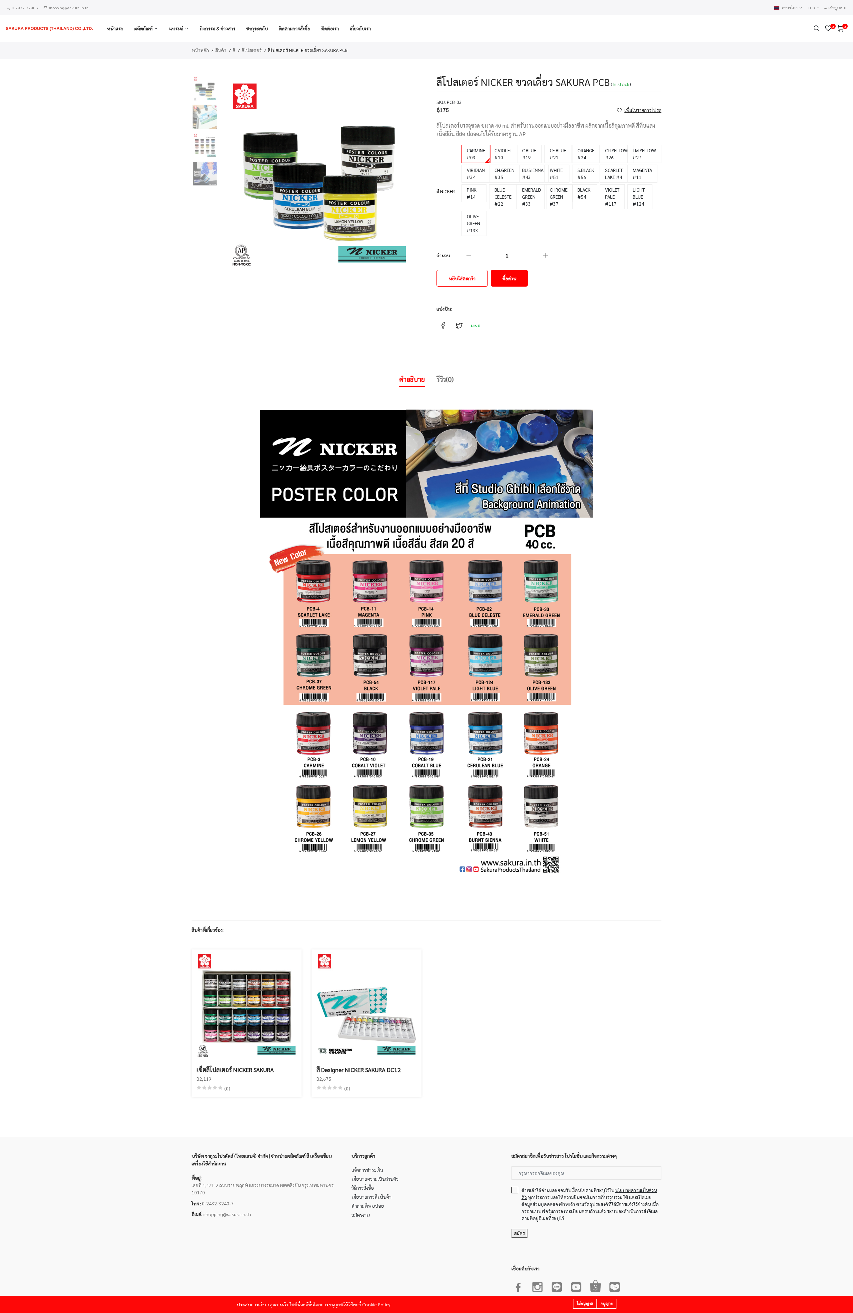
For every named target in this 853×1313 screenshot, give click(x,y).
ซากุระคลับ (257, 28)
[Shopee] (595, 1285)
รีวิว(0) (445, 379)
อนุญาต (606, 1303)
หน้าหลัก (200, 50)
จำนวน (443, 255)
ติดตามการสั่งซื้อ (294, 28)
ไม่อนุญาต (585, 1303)
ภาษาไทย (790, 7)
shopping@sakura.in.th (68, 7)
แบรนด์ (176, 28)
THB (812, 7)
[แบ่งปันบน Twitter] (459, 325)
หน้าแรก (115, 28)
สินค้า (220, 50)
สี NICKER (445, 191)
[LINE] (556, 1285)
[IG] (537, 1285)
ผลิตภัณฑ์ (143, 28)
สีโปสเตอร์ (252, 50)
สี (234, 50)
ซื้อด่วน (509, 278)
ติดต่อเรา (330, 28)
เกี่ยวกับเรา (360, 28)
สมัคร (519, 1233)
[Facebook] (518, 1285)
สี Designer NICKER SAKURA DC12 (359, 1069)
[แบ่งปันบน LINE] (475, 325)
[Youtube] (576, 1285)
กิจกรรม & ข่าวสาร (217, 28)
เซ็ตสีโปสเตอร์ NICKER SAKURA (235, 1069)
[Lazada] (614, 1285)
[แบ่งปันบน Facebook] (443, 325)
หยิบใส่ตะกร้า (462, 278)
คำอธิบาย (412, 379)
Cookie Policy (376, 1304)
